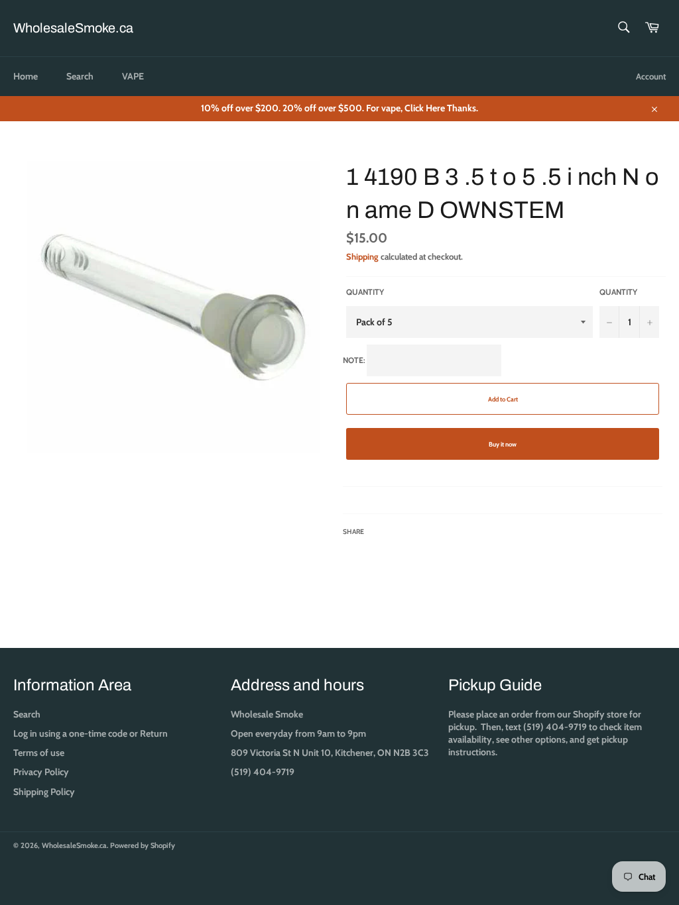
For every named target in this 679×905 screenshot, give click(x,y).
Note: (430, 446)
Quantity (365, 292)
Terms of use (38, 753)
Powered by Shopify (142, 845)
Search (79, 76)
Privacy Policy (41, 772)
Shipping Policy (44, 792)
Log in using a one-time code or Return (90, 733)
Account (651, 76)
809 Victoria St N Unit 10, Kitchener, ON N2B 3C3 (330, 753)
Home (25, 76)
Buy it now (503, 444)
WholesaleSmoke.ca (73, 28)
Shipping (362, 256)
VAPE (133, 76)
